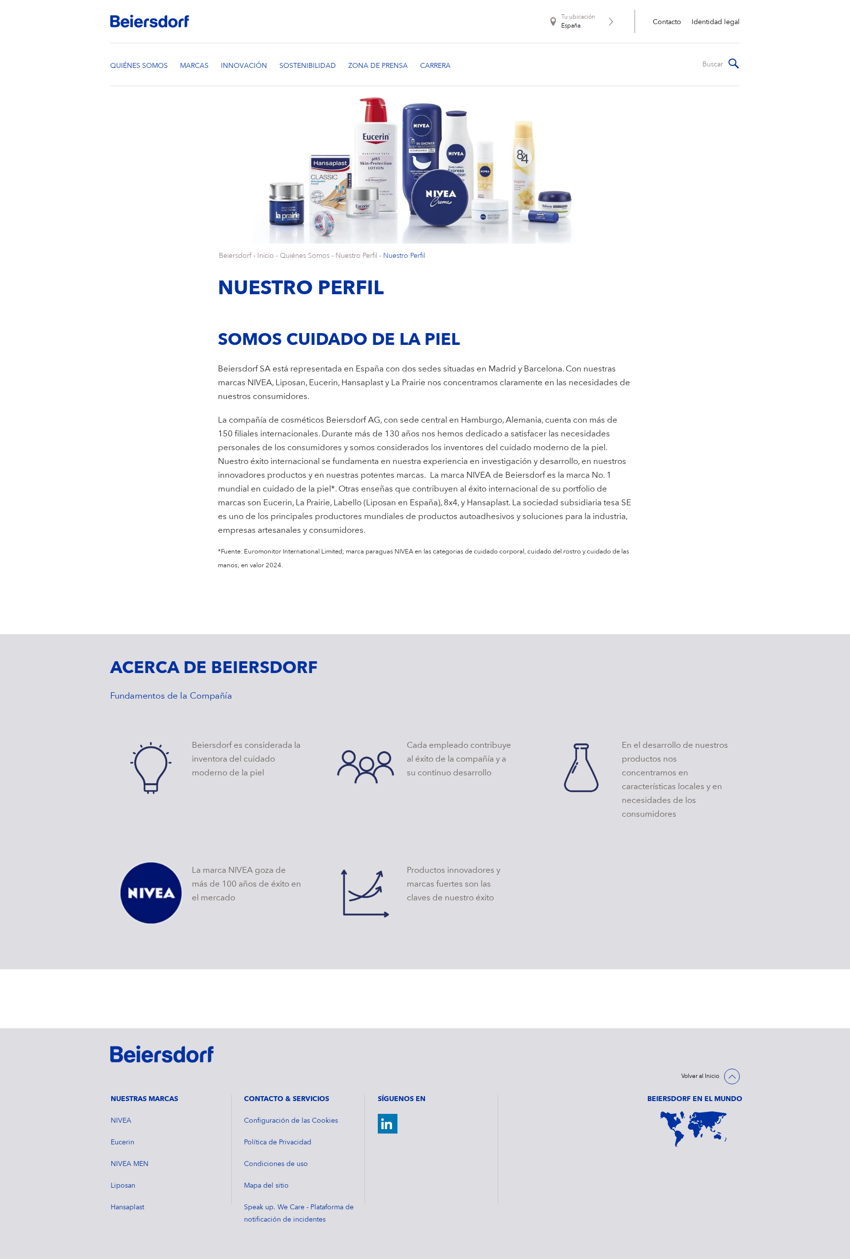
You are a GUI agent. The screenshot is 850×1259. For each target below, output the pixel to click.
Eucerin (122, 1142)
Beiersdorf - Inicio (246, 255)
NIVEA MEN (130, 1164)
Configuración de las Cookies (291, 1120)
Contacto (667, 22)
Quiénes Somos (305, 255)
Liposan (123, 1185)
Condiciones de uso (276, 1164)
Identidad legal (716, 22)
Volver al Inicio (700, 1076)
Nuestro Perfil (356, 255)
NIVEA (121, 1120)
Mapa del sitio (266, 1185)
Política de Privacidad (277, 1142)
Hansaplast (127, 1207)
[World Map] (693, 1129)
